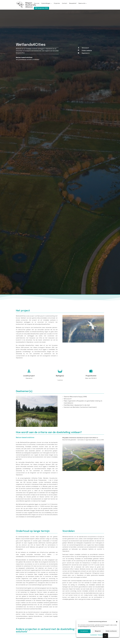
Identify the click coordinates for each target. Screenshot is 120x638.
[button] (117, 622)
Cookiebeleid (93, 634)
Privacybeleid (101, 634)
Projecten (57, 3)
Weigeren (98, 631)
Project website (87, 50)
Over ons (36, 3)
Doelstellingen (45, 3)
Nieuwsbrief (72, 3)
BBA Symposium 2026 (41, 8)
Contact (64, 3)
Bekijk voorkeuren (111, 631)
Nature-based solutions (24, 57)
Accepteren (84, 631)
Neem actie (82, 3)
